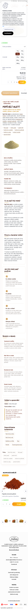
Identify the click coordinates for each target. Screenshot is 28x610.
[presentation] (2, 491)
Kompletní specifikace (10, 93)
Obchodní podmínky (14, 572)
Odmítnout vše (8, 29)
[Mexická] (21, 520)
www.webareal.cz (18, 608)
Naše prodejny (14, 577)
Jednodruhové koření (14, 592)
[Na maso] (13, 520)
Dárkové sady (14, 594)
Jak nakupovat (14, 575)
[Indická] (6, 520)
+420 (14, 562)
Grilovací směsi (14, 589)
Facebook (14, 564)
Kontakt (14, 579)
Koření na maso (14, 587)
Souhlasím (8, 33)
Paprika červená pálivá (9, 494)
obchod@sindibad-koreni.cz (14, 560)
